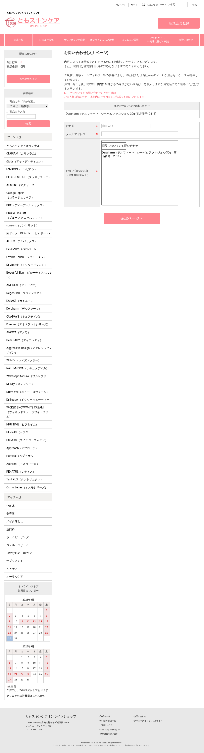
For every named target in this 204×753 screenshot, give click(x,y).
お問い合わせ (185, 39)
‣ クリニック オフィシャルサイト (147, 721)
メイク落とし (14, 521)
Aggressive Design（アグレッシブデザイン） (29, 350)
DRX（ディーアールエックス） (25, 205)
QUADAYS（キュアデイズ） (24, 316)
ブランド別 (14, 137)
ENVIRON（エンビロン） (21, 169)
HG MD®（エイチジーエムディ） (27, 440)
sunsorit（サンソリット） (22, 225)
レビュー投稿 (46, 39)
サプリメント (14, 560)
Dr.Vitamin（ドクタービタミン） (26, 264)
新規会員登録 (178, 23)
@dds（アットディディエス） (25, 161)
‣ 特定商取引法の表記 (108, 734)
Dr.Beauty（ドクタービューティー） (29, 399)
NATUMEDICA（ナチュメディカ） (27, 368)
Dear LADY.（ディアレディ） (24, 340)
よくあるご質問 (130, 39)
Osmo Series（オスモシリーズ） (27, 487)
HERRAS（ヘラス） (18, 432)
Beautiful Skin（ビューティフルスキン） (29, 275)
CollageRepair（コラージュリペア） (20, 195)
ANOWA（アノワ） (18, 332)
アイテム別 (14, 497)
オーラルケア (14, 576)
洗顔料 (10, 529)
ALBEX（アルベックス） (21, 241)
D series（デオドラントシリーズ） (28, 324)
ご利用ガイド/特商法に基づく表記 (158, 40)
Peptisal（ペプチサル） (21, 455)
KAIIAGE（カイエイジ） (21, 300)
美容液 (10, 513)
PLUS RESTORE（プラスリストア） (28, 177)
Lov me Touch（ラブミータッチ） (27, 257)
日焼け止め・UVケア (19, 553)
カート (134, 4)
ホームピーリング (17, 537)
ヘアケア (12, 568)
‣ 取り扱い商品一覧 (107, 721)
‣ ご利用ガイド (105, 725)
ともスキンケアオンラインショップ (50, 716)
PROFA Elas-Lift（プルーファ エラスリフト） (24, 215)
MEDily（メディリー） (20, 383)
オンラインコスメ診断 (102, 39)
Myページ (121, 4)
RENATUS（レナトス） (20, 471)
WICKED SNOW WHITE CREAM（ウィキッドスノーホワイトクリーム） (28, 412)
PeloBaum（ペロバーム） (22, 249)
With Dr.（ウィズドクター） (23, 360)
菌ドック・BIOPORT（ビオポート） (28, 233)
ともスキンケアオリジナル (23, 145)
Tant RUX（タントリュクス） (24, 479)
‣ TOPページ (104, 716)
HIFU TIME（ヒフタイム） (22, 424)
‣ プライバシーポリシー (109, 730)
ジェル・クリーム (17, 545)
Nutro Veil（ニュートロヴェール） (27, 391)
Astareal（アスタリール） (22, 463)
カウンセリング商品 (74, 39)
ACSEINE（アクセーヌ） (21, 185)
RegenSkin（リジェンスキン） (25, 293)
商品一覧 (18, 39)
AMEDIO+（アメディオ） (22, 285)
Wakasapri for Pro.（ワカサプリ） (27, 376)
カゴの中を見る (28, 79)
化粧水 (10, 505)
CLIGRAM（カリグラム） (22, 153)
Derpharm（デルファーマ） (23, 308)
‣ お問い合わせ (139, 716)
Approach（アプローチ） (22, 448)
